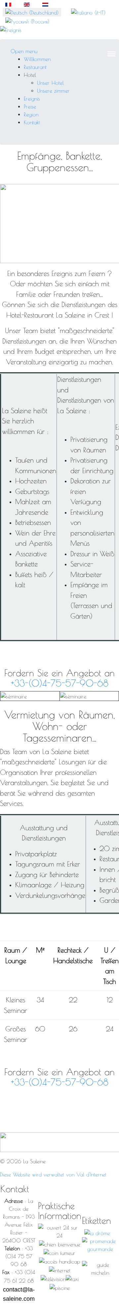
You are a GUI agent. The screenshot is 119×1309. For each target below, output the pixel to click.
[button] (30, 75)
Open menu (24, 51)
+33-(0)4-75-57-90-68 (59, 683)
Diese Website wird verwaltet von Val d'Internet (53, 1174)
